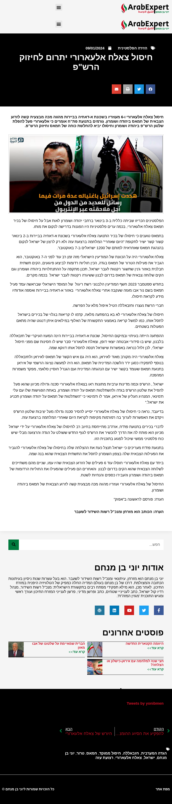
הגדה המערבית (154, 753)
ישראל (149, 758)
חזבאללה (131, 753)
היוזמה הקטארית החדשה (145, 643)
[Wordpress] (99, 610)
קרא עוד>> (155, 648)
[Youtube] (129, 610)
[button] (58, 7)
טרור (80, 753)
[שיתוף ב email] (116, 89)
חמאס (91, 753)
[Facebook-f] (159, 610)
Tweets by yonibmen (145, 703)
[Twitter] (144, 610)
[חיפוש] (13, 545)
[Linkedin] (114, 610)
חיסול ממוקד (110, 753)
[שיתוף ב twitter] (139, 89)
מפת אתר (163, 789)
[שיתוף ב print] (128, 89)
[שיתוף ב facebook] (150, 89)
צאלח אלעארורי (128, 758)
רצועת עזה (104, 758)
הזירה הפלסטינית (132, 48)
